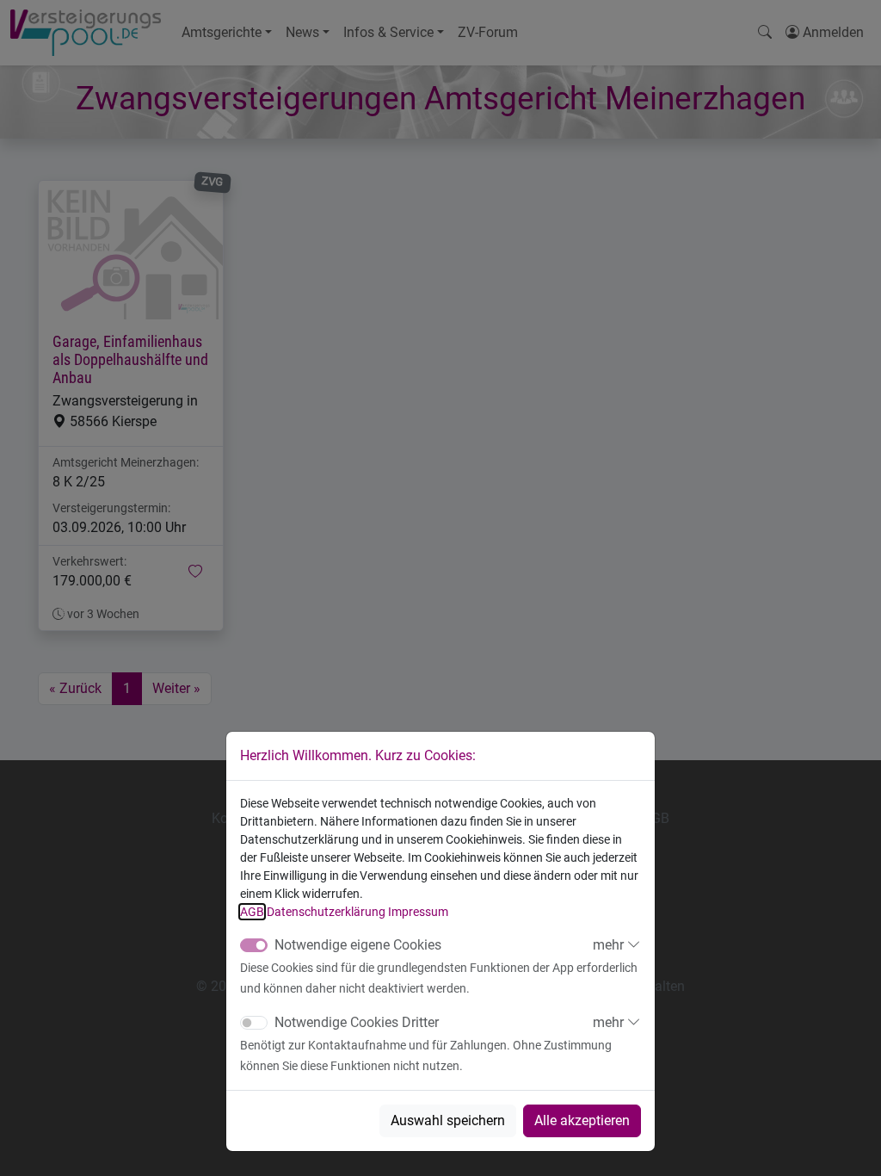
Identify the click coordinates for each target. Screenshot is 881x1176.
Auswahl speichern (448, 1120)
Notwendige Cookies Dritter (356, 1022)
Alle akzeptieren (582, 1120)
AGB (252, 912)
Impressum (418, 912)
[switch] (254, 1023)
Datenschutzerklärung (326, 912)
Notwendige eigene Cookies (357, 945)
